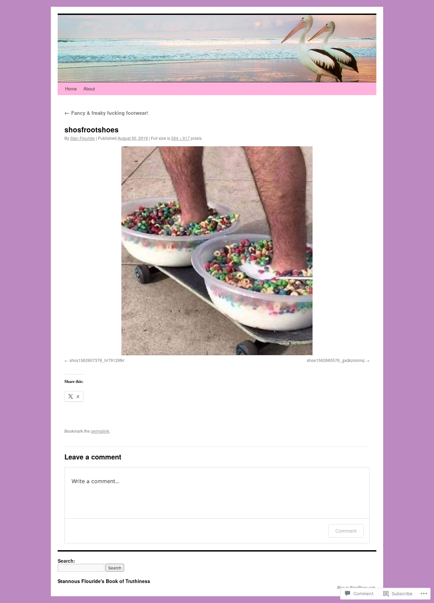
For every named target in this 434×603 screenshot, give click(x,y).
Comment (346, 531)
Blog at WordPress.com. (356, 587)
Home (71, 88)
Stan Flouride (82, 138)
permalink (100, 431)
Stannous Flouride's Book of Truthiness (104, 581)
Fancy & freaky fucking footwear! (106, 112)
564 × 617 (180, 138)
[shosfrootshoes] (217, 250)
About (89, 88)
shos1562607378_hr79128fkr (97, 360)
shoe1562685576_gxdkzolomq (335, 360)
